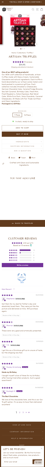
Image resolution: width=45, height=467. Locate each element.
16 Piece (27, 115)
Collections (21, 53)
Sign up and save (22, 425)
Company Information (22, 431)
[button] (18, 62)
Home (14, 53)
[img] (7, 295)
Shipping (14, 67)
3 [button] (23, 412)
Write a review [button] (22, 265)
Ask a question (22, 151)
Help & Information (22, 438)
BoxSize (22, 111)
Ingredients (22, 141)
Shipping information (23, 146)
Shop (22, 445)
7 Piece (17, 115)
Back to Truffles (24, 223)
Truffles (29, 53)
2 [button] (19, 412)
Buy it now (23, 134)
